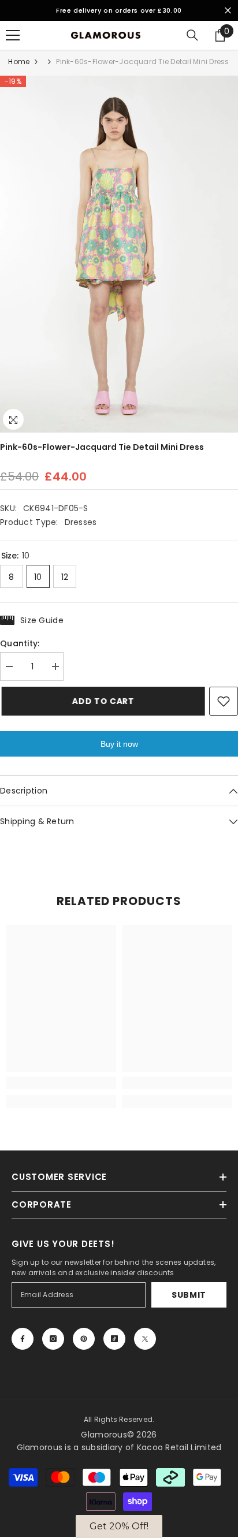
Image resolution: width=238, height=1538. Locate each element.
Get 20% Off (119, 859)
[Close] (208, 665)
